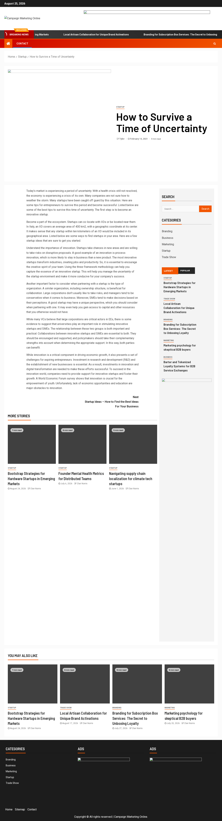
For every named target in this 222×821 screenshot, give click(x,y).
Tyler (122, 139)
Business (167, 238)
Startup (120, 107)
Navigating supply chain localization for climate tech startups (130, 478)
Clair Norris (35, 488)
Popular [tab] (185, 270)
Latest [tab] (168, 270)
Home (8, 809)
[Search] (214, 43)
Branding (167, 231)
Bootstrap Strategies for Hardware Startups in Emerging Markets (31, 478)
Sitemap (20, 809)
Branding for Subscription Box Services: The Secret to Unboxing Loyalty (175, 34)
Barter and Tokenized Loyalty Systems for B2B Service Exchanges (179, 366)
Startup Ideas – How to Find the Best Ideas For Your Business (112, 401)
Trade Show (169, 257)
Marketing (168, 244)
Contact (22, 43)
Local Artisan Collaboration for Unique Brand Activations (86, 34)
